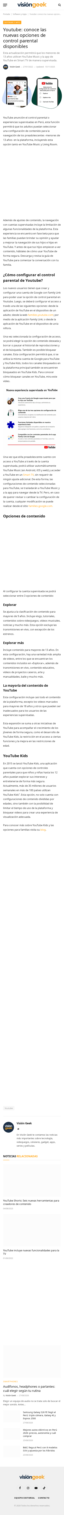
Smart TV (28, 474)
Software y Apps (20, 14)
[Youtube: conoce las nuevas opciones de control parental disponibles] (32, 108)
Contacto (44, 1498)
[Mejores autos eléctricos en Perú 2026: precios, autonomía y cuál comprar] (11, 1434)
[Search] (59, 5)
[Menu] (5, 5)
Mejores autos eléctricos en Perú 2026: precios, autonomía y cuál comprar (40, 1432)
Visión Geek (15, 66)
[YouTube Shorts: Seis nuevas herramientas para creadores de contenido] (32, 1180)
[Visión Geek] (32, 5)
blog (43, 829)
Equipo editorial (24, 1498)
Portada (6, 14)
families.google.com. (41, 506)
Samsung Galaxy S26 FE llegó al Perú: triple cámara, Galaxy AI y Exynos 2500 (39, 1415)
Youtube (9, 1108)
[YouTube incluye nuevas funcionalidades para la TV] (32, 1230)
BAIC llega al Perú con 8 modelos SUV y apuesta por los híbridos (40, 1449)
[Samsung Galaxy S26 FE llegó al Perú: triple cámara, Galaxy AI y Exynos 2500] (11, 1416)
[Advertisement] (32, 182)
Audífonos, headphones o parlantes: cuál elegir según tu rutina (29, 1388)
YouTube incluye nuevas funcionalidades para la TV (31, 1252)
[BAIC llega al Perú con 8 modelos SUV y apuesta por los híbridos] (11, 1451)
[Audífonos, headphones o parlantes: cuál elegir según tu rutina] (32, 1361)
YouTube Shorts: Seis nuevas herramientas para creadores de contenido (31, 1202)
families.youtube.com (40, 315)
